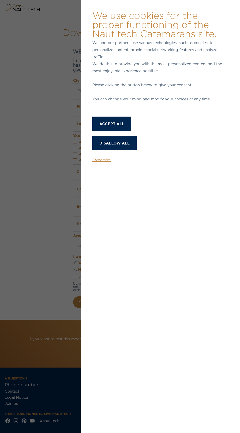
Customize (101, 159)
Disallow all (114, 143)
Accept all (111, 123)
